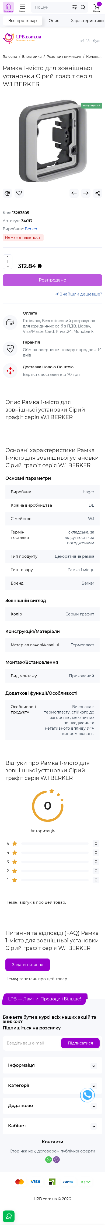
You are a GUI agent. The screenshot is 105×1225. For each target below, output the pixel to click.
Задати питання (27, 964)
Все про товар (22, 20)
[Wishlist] (19, 193)
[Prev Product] (74, 193)
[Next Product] (85, 193)
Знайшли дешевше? (80, 294)
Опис (54, 20)
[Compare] (7, 193)
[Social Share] (97, 193)
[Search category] (74, 7)
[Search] (83, 7)
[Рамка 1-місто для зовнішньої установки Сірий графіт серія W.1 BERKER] (52, 140)
